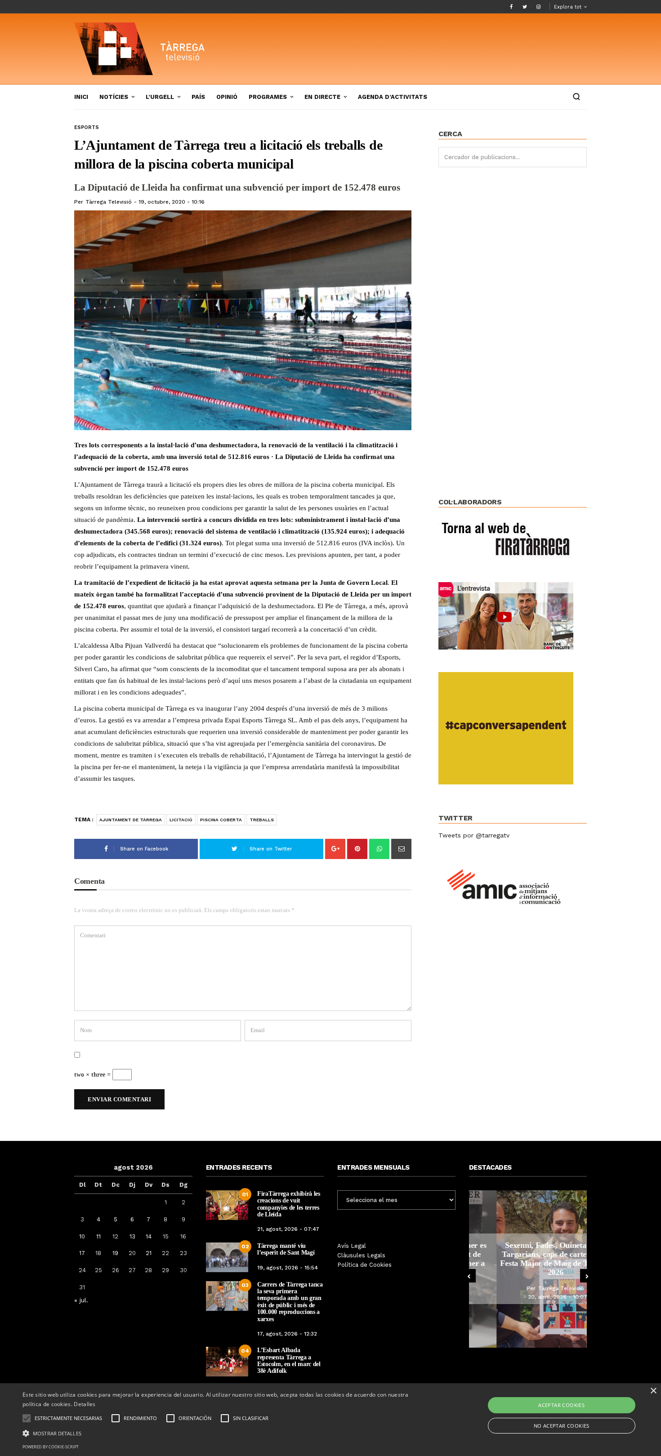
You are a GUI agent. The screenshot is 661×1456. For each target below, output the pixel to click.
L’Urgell (160, 97)
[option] (528, 1269)
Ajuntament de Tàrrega (130, 819)
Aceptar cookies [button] (561, 1405)
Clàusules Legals (361, 1255)
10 (82, 1236)
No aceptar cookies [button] (562, 1425)
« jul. (81, 1300)
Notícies (113, 97)
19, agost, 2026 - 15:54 (287, 1268)
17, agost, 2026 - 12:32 (287, 1334)
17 (82, 1253)
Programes (268, 97)
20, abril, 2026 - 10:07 (530, 1297)
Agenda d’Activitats (392, 97)
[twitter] (524, 6)
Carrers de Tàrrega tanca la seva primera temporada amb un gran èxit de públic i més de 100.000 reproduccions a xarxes (290, 1301)
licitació (181, 819)
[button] (222, 1433)
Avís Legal (351, 1245)
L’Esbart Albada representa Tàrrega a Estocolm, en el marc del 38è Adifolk (289, 1360)
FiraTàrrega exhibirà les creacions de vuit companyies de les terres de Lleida (288, 1204)
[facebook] (511, 6)
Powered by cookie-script (50, 1447)
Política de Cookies (364, 1264)
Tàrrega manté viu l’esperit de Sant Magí (285, 1249)
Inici (81, 97)
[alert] (330, 1419)
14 (149, 1236)
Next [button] (587, 1275)
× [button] (653, 1391)
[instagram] (538, 6)
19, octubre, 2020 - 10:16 (171, 202)
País (198, 97)
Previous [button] (469, 1275)
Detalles (84, 1404)
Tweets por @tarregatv (473, 835)
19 (115, 1253)
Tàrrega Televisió (108, 202)
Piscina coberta (221, 819)
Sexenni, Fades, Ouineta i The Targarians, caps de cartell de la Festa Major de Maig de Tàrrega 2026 (528, 1258)
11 (98, 1236)
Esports (86, 127)
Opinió (226, 97)
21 (149, 1253)
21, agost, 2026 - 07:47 (288, 1229)
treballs (262, 819)
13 (132, 1236)
